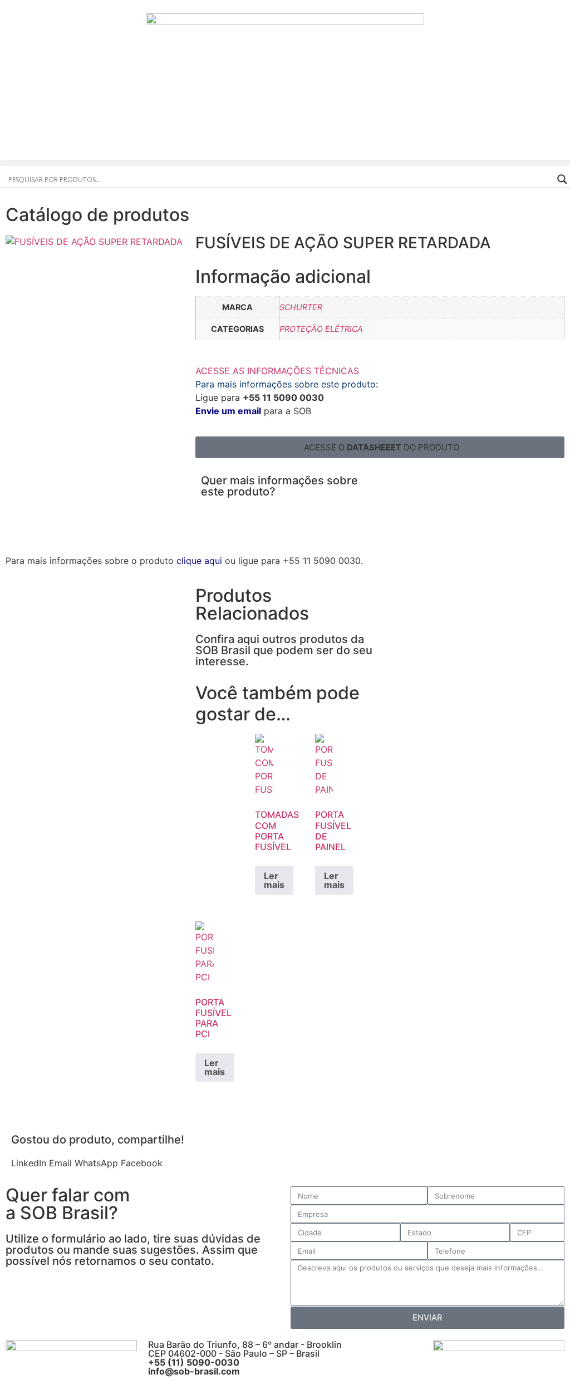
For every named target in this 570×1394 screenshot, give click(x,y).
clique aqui (199, 560)
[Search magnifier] (562, 179)
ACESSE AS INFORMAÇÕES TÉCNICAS (277, 370)
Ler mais (274, 880)
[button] (285, 163)
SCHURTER (300, 307)
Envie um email (228, 410)
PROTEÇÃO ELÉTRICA (321, 328)
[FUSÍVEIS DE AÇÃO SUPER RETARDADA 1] (94, 241)
